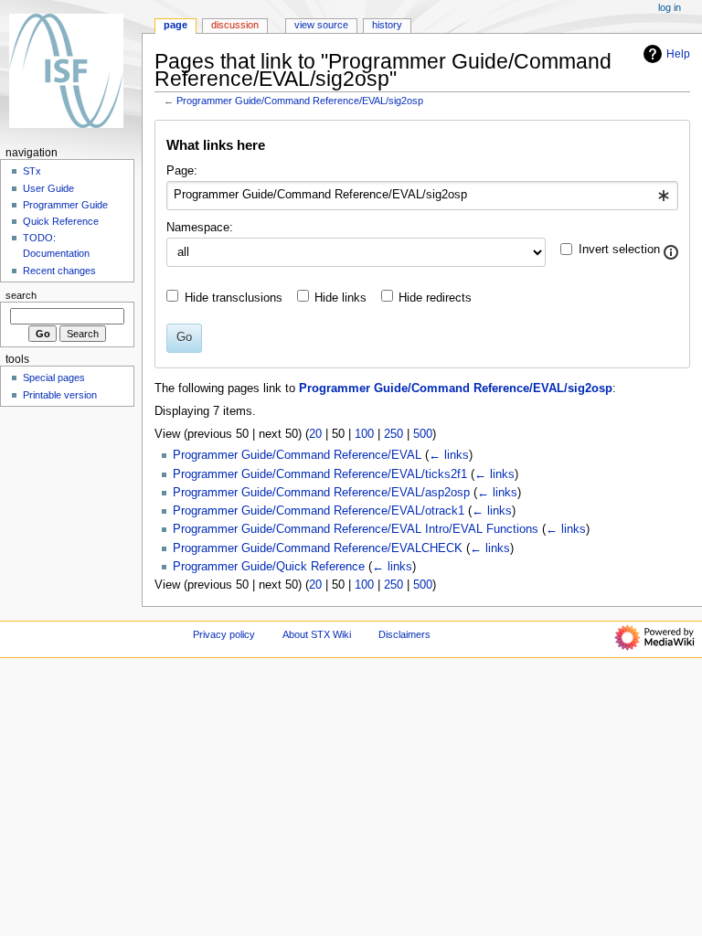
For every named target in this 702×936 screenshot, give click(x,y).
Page (175, 24)
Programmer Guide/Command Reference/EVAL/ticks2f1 (320, 474)
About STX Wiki (316, 634)
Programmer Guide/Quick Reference (269, 566)
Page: (181, 171)
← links (449, 455)
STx (32, 170)
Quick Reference (61, 221)
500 (422, 434)
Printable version (60, 394)
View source (321, 24)
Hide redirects (435, 298)
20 (315, 434)
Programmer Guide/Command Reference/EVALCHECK (318, 548)
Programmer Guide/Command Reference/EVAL (297, 455)
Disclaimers (404, 634)
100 (364, 434)
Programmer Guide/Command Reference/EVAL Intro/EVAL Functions (355, 529)
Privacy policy (224, 634)
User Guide (48, 188)
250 (393, 434)
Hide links (340, 298)
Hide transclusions (233, 298)
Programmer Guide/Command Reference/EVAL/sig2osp (299, 100)
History (387, 24)
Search (21, 295)
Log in (669, 7)
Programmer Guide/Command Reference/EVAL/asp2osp (321, 492)
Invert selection (619, 249)
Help (678, 54)
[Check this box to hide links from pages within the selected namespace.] (671, 252)
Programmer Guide (65, 204)
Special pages (54, 377)
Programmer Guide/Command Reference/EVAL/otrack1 (318, 511)
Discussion (235, 24)
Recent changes (59, 270)
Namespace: (199, 227)
